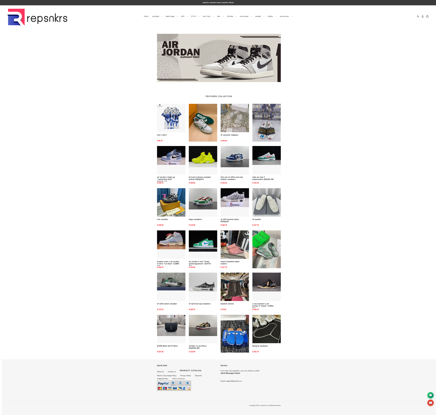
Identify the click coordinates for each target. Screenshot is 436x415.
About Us (160, 372)
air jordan (155, 16)
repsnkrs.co (264, 405)
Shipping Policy (162, 379)
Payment (198, 376)
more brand (244, 16)
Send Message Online (230, 373)
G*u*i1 (193, 16)
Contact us (172, 372)
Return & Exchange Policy (167, 376)
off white (230, 16)
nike (218, 16)
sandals (258, 16)
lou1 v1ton (206, 16)
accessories (284, 16)
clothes (270, 16)
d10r (182, 16)
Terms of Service (178, 379)
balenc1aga (170, 16)
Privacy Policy (185, 376)
